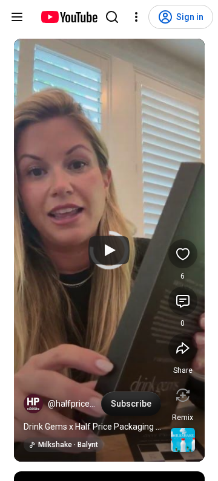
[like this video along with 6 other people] (182, 253)
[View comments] (182, 300)
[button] (33, 403)
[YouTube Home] (68, 17)
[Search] (112, 17)
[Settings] (136, 17)
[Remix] (182, 395)
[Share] (182, 348)
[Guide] (17, 17)
